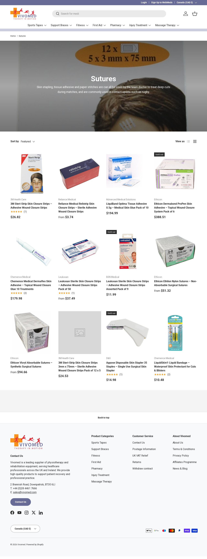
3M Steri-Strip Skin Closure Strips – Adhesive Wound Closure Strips (31, 205)
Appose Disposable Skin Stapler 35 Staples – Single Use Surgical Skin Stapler (126, 366)
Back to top (103, 417)
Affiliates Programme (185, 462)
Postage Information (144, 449)
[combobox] (109, 13)
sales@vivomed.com (25, 492)
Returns (136, 462)
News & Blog (180, 468)
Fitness (80, 25)
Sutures (22, 36)
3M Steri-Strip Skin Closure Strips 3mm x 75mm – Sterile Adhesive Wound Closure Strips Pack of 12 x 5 (79, 366)
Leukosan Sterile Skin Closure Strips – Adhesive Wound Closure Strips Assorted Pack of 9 (127, 285)
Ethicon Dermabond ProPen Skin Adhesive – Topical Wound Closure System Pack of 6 (174, 207)
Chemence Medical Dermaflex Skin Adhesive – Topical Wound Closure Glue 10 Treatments (31, 285)
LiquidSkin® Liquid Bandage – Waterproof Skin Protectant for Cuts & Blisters (175, 366)
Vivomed (21, 544)
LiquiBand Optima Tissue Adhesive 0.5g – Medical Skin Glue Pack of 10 (127, 205)
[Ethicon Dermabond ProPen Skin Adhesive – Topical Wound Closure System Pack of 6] (175, 173)
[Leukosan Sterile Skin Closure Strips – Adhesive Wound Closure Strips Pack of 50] (79, 251)
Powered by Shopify (35, 544)
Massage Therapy (165, 25)
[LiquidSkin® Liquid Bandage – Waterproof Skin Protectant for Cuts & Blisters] (175, 332)
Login (144, 2)
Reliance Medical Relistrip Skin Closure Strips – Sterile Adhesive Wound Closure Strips (77, 207)
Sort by (15, 141)
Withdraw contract (142, 468)
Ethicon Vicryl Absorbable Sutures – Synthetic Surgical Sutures (31, 364)
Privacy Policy (181, 455)
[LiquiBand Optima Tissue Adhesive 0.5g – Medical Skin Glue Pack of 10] (127, 173)
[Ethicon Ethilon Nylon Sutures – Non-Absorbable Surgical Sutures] (175, 251)
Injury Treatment (138, 25)
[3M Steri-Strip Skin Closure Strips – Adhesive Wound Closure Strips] (32, 173)
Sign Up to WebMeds (161, 2)
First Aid (97, 25)
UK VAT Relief (140, 455)
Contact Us (20, 502)
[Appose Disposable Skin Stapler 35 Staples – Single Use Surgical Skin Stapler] (127, 332)
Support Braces (59, 25)
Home (13, 36)
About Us (178, 442)
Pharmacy (115, 25)
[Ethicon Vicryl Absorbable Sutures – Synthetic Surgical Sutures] (32, 332)
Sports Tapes (35, 25)
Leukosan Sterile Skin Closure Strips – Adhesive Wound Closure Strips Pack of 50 (79, 285)
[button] (194, 13)
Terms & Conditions (184, 449)
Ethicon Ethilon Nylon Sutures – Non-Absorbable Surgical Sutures (175, 283)
